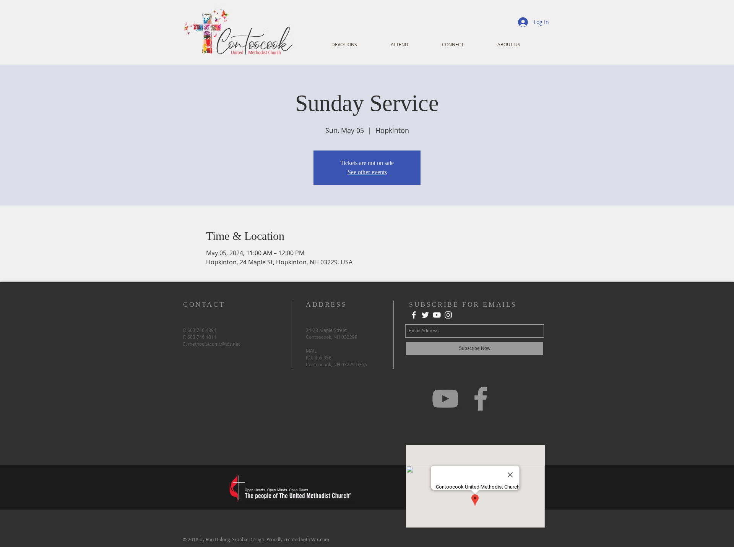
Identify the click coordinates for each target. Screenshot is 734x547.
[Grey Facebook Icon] (481, 398)
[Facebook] (414, 315)
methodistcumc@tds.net (214, 344)
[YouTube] (437, 315)
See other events (367, 172)
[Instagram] (448, 315)
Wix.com (320, 539)
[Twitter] (425, 315)
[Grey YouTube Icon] (445, 398)
